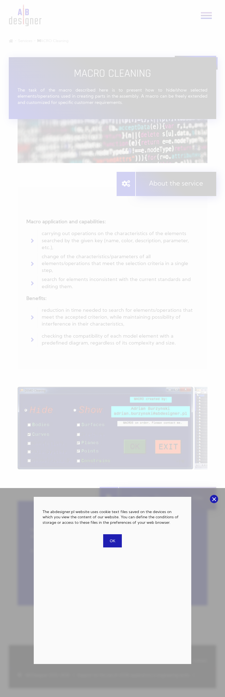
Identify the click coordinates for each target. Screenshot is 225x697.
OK (112, 541)
